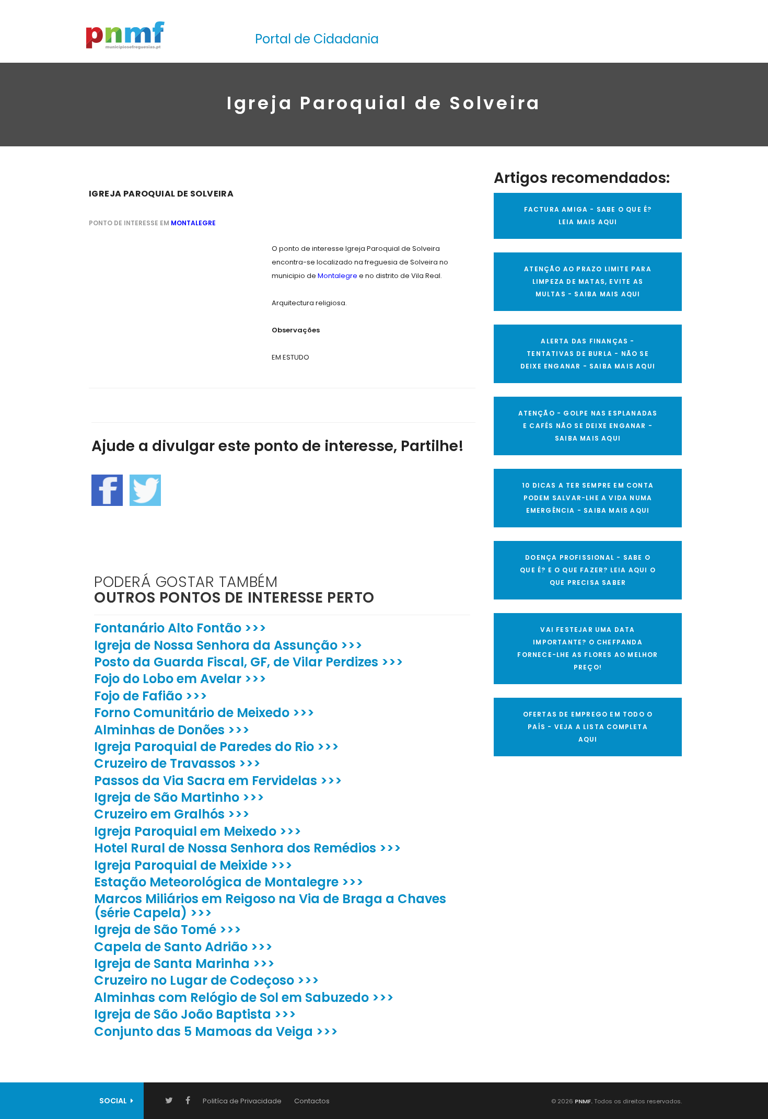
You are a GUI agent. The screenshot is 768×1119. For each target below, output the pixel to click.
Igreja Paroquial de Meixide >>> (193, 865)
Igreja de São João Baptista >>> (195, 1014)
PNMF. (582, 1101)
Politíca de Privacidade (242, 1101)
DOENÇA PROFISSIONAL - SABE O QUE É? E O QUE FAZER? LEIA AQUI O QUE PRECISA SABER (588, 570)
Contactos (312, 1101)
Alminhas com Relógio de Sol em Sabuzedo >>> (244, 997)
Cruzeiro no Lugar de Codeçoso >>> (206, 980)
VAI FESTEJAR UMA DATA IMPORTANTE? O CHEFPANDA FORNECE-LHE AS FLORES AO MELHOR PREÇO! (587, 648)
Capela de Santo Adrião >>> (183, 946)
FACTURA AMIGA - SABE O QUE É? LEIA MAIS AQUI (588, 215)
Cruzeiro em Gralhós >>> (172, 814)
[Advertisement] (167, 307)
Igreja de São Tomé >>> (167, 929)
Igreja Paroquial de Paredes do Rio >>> (216, 746)
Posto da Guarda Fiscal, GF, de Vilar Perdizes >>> (248, 662)
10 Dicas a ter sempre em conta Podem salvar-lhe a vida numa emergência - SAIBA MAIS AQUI (588, 498)
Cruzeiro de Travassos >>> (177, 763)
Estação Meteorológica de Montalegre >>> (229, 882)
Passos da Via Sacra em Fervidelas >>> (218, 780)
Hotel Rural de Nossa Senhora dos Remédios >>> (247, 848)
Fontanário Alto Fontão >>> (180, 628)
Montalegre (193, 222)
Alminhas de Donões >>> (172, 730)
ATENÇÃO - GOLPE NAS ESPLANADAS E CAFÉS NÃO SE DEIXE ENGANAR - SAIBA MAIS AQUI (588, 426)
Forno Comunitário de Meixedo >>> (204, 712)
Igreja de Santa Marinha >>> (184, 963)
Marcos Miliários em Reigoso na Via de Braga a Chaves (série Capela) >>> (270, 905)
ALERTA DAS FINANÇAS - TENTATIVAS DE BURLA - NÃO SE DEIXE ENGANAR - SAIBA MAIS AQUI (587, 354)
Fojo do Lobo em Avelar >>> (180, 678)
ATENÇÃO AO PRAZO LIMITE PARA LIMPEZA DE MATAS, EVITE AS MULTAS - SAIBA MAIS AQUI (587, 281)
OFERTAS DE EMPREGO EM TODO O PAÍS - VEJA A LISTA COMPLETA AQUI (588, 727)
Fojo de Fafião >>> (150, 696)
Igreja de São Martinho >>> (179, 797)
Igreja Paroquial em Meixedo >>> (197, 831)
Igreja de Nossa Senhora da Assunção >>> (228, 645)
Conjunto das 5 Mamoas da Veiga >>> (216, 1031)
